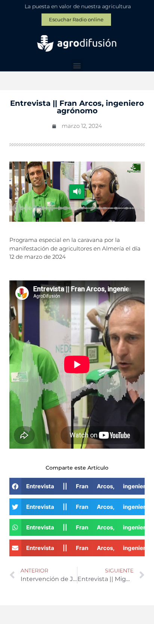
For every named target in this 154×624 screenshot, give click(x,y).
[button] (77, 65)
